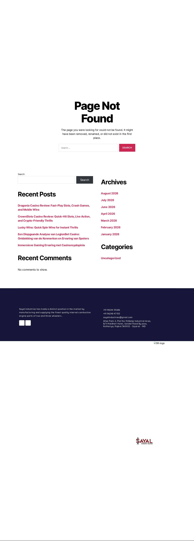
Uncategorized (111, 258)
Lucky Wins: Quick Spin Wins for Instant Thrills (48, 227)
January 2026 (110, 234)
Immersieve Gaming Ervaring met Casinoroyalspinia (51, 245)
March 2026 (109, 220)
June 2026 (108, 207)
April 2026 (108, 213)
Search (21, 174)
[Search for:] (88, 148)
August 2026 (109, 193)
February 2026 (110, 227)
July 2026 (107, 200)
